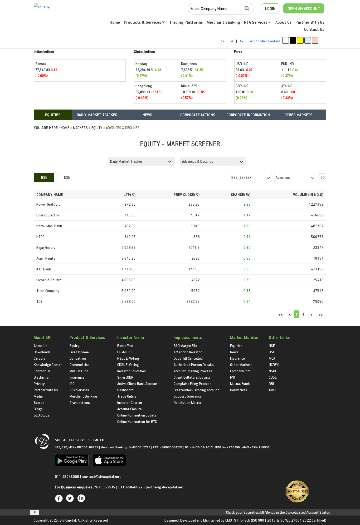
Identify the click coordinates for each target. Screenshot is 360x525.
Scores (39, 402)
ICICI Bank (43, 268)
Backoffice (125, 345)
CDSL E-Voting (128, 364)
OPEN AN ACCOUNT (304, 8)
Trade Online (127, 396)
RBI (271, 383)
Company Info (240, 370)
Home (115, 22)
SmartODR (125, 377)
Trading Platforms (186, 22)
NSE (67, 177)
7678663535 (104, 486)
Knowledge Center (48, 364)
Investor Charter (129, 402)
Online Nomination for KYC (137, 421)
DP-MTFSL (125, 351)
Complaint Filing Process (192, 383)
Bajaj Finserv (45, 247)
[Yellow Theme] (300, 40)
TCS (39, 301)
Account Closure (129, 408)
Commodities (80, 364)
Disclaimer (42, 377)
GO (322, 177)
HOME (65, 127)
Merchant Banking (223, 22)
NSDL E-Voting (128, 358)
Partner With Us (309, 22)
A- (241, 40)
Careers (40, 358)
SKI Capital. (68, 520)
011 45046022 (131, 486)
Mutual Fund (79, 370)
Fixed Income (79, 351)
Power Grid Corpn (49, 204)
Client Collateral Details (192, 377)
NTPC (40, 236)
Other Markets (241, 364)
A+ (223, 40)
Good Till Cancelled (188, 358)
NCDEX (274, 364)
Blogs (38, 408)
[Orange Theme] (315, 40)
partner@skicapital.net (165, 486)
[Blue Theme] (307, 40)
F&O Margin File (185, 345)
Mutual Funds (240, 383)
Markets (80, 127)
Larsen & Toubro (48, 279)
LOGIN (270, 8)
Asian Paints (45, 258)
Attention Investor (188, 351)
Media (38, 396)
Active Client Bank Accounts (138, 383)
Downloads (42, 351)
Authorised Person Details (194, 364)
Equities (236, 345)
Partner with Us (46, 389)
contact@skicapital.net (101, 476)
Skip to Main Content (265, 40)
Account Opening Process (193, 370)
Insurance (77, 377)
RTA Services (256, 22)
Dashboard (125, 389)
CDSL (272, 377)
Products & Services (143, 22)
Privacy (39, 383)
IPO (72, 383)
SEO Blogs (42, 415)
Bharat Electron (48, 214)
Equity (96, 127)
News (234, 351)
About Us (283, 22)
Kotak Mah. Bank (49, 225)
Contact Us (314, 29)
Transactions (80, 402)
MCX (272, 358)
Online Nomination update (137, 415)
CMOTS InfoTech (237, 520)
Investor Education (131, 370)
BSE (44, 177)
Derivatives (78, 358)
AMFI (272, 389)
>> (321, 314)
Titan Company (47, 290)
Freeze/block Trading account (196, 389)
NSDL (273, 370)
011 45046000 (67, 476)
